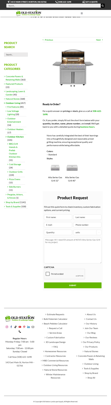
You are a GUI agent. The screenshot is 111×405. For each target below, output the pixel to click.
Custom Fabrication (55, 337)
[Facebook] (11, 327)
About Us (91, 314)
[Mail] (33, 327)
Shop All (91, 377)
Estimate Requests (55, 314)
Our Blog (91, 332)
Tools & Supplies (13, 206)
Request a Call (55, 328)
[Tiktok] (15, 327)
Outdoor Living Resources (55, 365)
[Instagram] (7, 327)
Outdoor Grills (16, 171)
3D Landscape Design (56, 342)
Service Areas (55, 332)
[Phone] (20, 331)
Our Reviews (91, 337)
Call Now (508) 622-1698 (20, 357)
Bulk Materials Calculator (55, 319)
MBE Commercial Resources (56, 360)
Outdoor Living (13, 103)
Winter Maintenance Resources (55, 376)
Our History (91, 323)
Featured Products (14, 83)
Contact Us (91, 319)
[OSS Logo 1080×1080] (28, 11)
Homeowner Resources (55, 351)
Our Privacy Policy (91, 342)
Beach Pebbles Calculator (55, 323)
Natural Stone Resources (55, 369)
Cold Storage (15, 164)
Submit (72, 285)
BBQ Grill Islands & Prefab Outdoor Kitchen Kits (14, 150)
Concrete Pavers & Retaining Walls (91, 357)
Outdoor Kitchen (15, 136)
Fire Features (13, 106)
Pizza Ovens (14, 179)
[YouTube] (20, 327)
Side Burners (15, 186)
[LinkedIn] (28, 327)
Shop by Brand (12, 202)
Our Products (91, 346)
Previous (49, 39)
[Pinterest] (24, 327)
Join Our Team (91, 328)
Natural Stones (13, 98)
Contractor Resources (55, 356)
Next (98, 39)
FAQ (55, 346)
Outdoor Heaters (15, 129)
